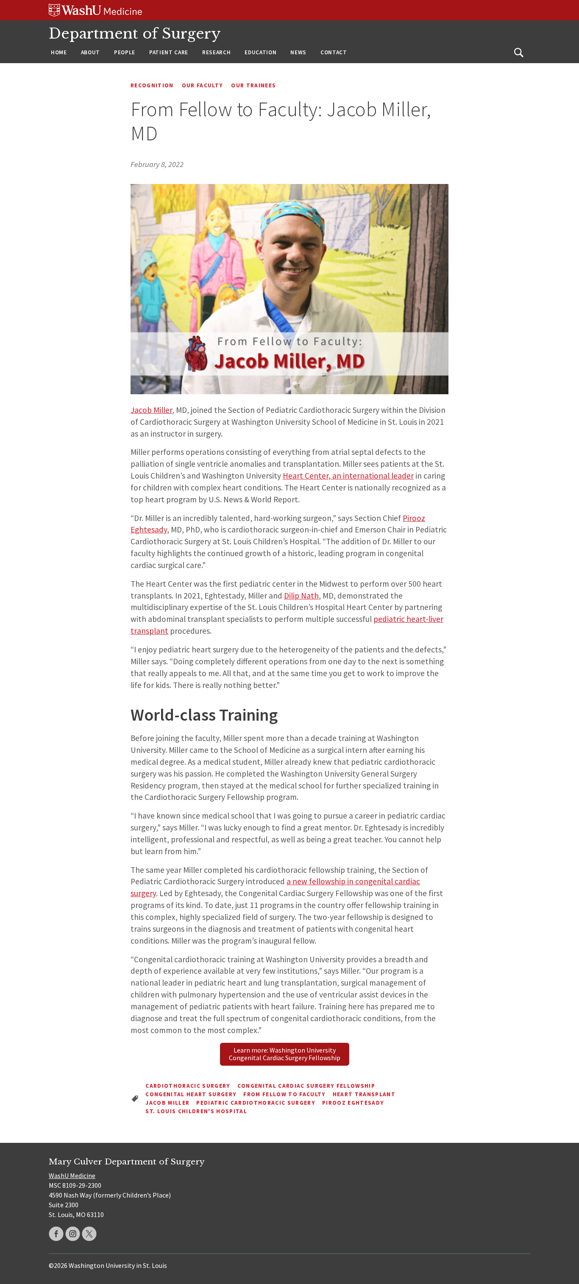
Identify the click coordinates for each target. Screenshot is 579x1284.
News (298, 52)
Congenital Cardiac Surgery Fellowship (306, 1086)
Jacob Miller (151, 410)
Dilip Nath (301, 595)
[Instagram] (72, 1233)
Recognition (152, 85)
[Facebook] (56, 1233)
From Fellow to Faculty (284, 1094)
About (90, 52)
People (124, 52)
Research (216, 52)
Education (260, 52)
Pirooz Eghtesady (353, 1103)
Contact (333, 52)
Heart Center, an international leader (348, 476)
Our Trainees (253, 85)
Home (59, 52)
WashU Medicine (72, 1175)
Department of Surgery (135, 33)
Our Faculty (202, 85)
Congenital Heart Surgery (191, 1094)
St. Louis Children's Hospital (196, 1111)
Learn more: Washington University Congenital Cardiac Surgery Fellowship (284, 1054)
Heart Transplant (364, 1094)
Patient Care (168, 52)
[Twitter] (89, 1233)
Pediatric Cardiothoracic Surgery (255, 1103)
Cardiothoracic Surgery (187, 1086)
